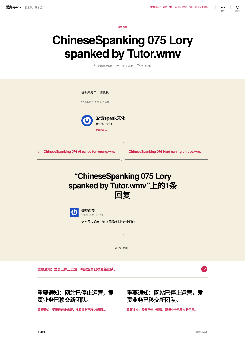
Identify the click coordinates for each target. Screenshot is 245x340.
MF (86, 101)
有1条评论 (146, 65)
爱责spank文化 (104, 65)
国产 (91, 101)
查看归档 (101, 130)
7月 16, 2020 (126, 65)
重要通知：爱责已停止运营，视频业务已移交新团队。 (180, 7)
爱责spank (13, 7)
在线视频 (122, 27)
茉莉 (107, 101)
